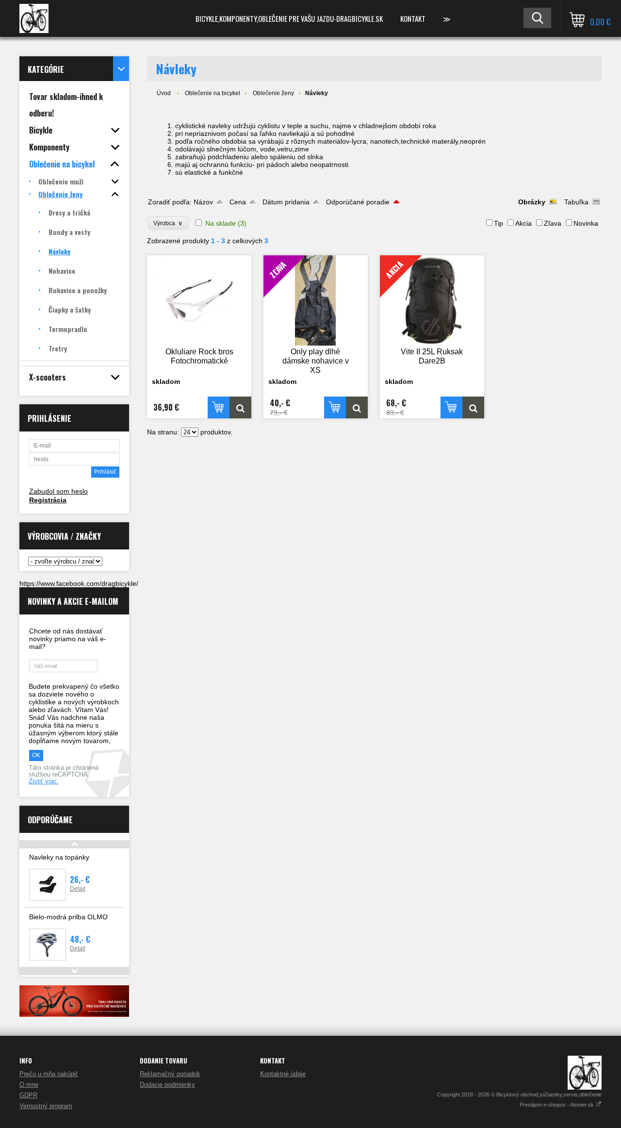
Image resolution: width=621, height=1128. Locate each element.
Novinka (585, 223)
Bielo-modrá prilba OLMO (68, 917)
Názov (203, 202)
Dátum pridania (286, 202)
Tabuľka (576, 202)
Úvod (164, 93)
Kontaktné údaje (283, 1074)
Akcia (523, 223)
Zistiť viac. (44, 781)
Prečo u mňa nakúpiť (48, 1074)
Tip (498, 223)
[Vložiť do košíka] (218, 407)
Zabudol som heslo (58, 491)
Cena (237, 202)
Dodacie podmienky (167, 1084)
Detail (77, 888)
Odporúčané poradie (358, 202)
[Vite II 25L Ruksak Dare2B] (473, 407)
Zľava (552, 223)
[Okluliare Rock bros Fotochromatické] (199, 300)
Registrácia (47, 500)
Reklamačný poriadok (170, 1074)
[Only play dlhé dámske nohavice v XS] (357, 407)
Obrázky (531, 202)
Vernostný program (45, 1106)
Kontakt (412, 18)
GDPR (28, 1095)
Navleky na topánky (59, 857)
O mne (28, 1084)
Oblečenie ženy (273, 93)
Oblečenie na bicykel (212, 93)
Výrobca (168, 223)
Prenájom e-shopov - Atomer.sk (557, 1105)
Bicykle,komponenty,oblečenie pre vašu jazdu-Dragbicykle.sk (289, 18)
